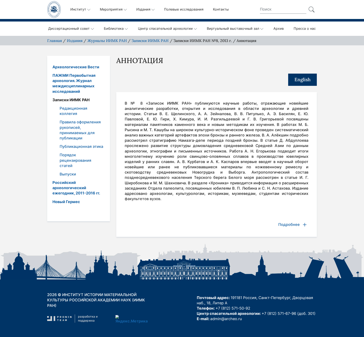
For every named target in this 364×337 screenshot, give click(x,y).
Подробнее (289, 224)
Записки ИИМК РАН (150, 40)
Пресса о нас (305, 28)
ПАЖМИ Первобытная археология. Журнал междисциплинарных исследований (73, 83)
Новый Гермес (66, 201)
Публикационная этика (81, 146)
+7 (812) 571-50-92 (232, 308)
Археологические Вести (75, 67)
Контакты (221, 9)
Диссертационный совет (69, 28)
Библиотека (114, 28)
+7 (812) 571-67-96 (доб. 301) (289, 313)
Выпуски (68, 174)
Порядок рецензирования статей (75, 160)
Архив (278, 28)
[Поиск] (311, 9)
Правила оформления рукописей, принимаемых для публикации (80, 130)
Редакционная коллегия (73, 111)
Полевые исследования (183, 9)
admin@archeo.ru (226, 319)
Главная (54, 40)
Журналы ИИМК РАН (107, 40)
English (302, 79)
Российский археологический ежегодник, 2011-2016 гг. (76, 187)
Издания (143, 9)
